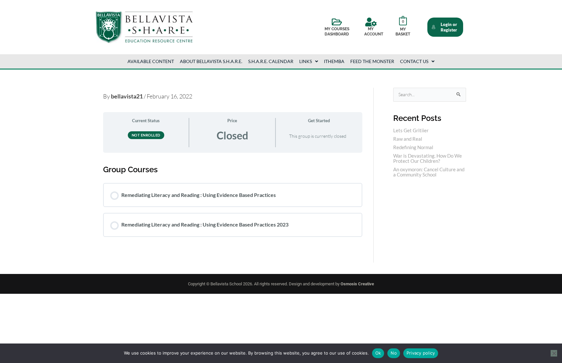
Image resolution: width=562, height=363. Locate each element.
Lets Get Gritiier (411, 130)
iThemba (334, 61)
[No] (554, 353)
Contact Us (414, 61)
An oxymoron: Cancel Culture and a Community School (428, 171)
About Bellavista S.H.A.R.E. (211, 61)
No (394, 353)
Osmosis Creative (357, 283)
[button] (308, 61)
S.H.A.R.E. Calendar (270, 61)
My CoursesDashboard (337, 31)
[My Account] (370, 22)
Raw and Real (407, 139)
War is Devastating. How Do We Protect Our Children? (427, 158)
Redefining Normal (413, 147)
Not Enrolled (146, 135)
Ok (378, 353)
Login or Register (449, 27)
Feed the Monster (372, 61)
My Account (373, 31)
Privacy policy (421, 353)
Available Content (150, 61)
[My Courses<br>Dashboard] (336, 22)
